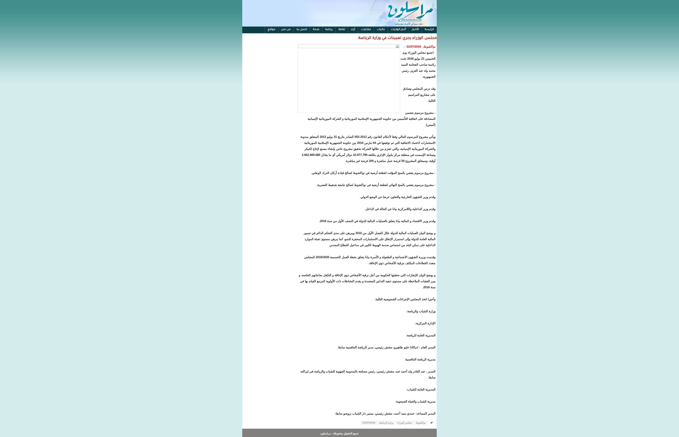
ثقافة (341, 29)
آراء (353, 29)
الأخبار (415, 29)
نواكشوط (420, 422)
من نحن (286, 29)
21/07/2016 (368, 422)
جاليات (381, 29)
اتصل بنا (302, 29)
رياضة (329, 29)
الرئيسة (429, 29)
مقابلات (366, 29)
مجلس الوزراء (404, 422)
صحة (316, 29)
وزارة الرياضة (386, 422)
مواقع (271, 29)
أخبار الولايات (398, 29)
